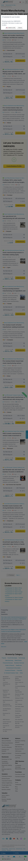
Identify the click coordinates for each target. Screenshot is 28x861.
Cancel (20, 27)
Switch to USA (11, 27)
